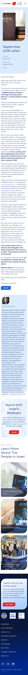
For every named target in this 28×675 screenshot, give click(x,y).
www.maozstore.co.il (8, 184)
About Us (4, 656)
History (4, 640)
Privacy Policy (4, 671)
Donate (5, 288)
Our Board (5, 644)
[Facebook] (3, 664)
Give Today (9, 604)
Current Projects (8, 652)
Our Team (5, 648)
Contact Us (5, 632)
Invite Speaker (7, 628)
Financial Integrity (9, 636)
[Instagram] (8, 664)
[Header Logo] (6, 3)
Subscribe (5, 624)
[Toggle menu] (25, 3)
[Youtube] (13, 664)
